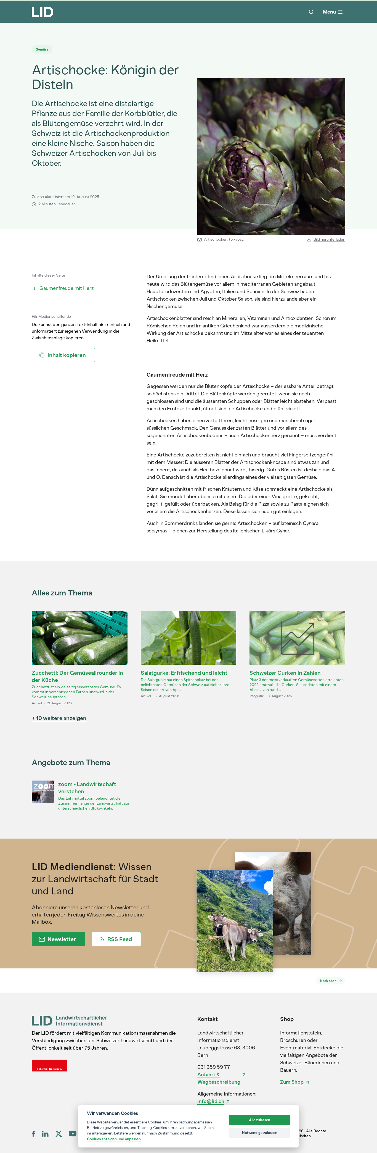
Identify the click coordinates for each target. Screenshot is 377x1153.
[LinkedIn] (45, 1134)
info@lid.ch (210, 1101)
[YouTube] (72, 1133)
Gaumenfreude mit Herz (66, 288)
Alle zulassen (259, 1120)
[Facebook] (33, 1134)
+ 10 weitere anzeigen (59, 718)
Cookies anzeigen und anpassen (114, 1139)
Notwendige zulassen (259, 1133)
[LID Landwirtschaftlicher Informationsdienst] (69, 1020)
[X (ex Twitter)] (58, 1134)
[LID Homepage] (42, 12)
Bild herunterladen (329, 239)
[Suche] (311, 12)
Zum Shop (292, 1082)
